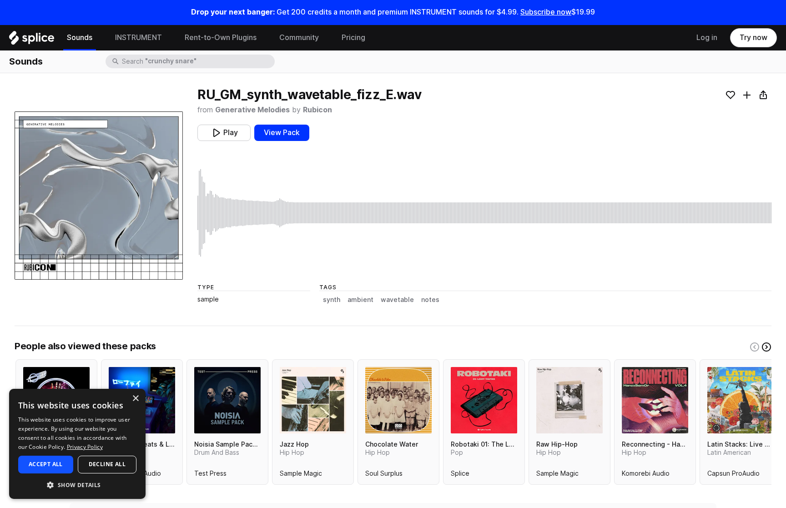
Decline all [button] (107, 464)
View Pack (282, 132)
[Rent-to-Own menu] (263, 37)
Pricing (353, 37)
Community (299, 37)
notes (430, 299)
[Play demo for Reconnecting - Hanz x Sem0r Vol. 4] (655, 400)
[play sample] (484, 213)
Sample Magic (301, 475)
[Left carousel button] (755, 347)
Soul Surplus (384, 475)
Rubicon (317, 110)
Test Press (210, 475)
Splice (460, 475)
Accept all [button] (46, 464)
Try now (753, 37)
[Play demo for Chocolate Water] (398, 400)
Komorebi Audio (646, 475)
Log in (706, 37)
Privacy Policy (85, 447)
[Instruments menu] (169, 37)
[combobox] (197, 61)
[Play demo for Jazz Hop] (313, 400)
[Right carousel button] (766, 347)
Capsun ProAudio (733, 475)
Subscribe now (545, 12)
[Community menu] (325, 37)
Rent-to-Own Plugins (221, 37)
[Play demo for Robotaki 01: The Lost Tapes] (484, 400)
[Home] (31, 40)
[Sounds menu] (99, 37)
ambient (360, 299)
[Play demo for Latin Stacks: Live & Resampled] (740, 400)
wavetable (397, 299)
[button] (77, 484)
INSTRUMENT (138, 37)
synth (331, 299)
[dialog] (77, 444)
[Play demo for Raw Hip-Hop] (569, 400)
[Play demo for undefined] (99, 195)
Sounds (79, 37)
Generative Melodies (252, 110)
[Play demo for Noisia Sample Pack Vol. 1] (227, 400)
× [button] (135, 398)
